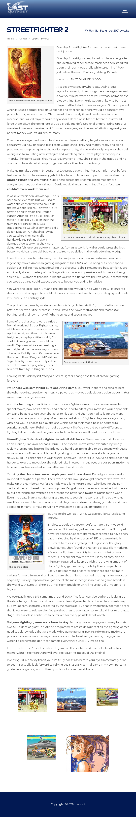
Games (23, 38)
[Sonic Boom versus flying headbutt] (41, 747)
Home (10, 38)
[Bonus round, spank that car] (72, 700)
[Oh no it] (32, 700)
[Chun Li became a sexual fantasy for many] (88, 753)
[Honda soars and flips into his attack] (107, 697)
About (81, 804)
